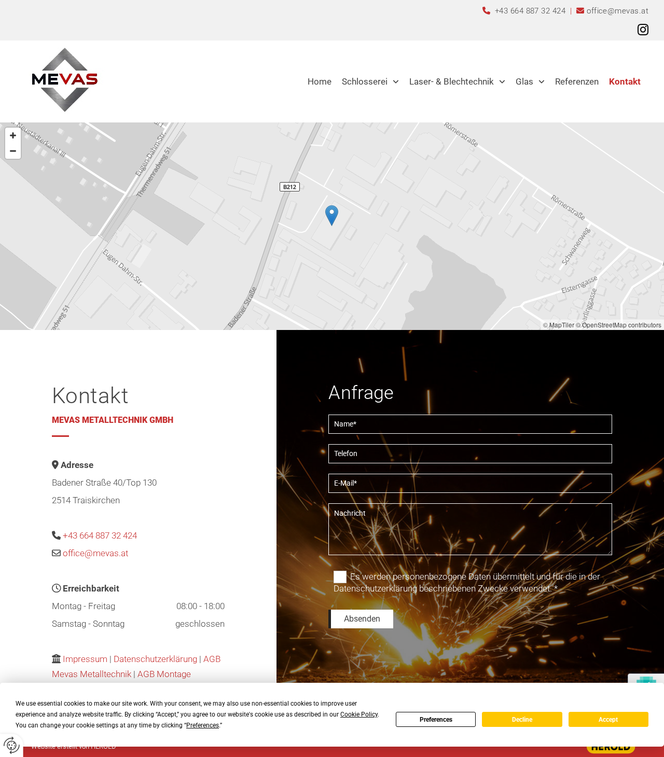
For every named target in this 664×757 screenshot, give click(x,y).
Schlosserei (365, 81)
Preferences (436, 719)
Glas (524, 81)
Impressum (85, 659)
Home (319, 81)
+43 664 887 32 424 (531, 11)
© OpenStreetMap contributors (618, 324)
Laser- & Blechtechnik (451, 81)
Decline (522, 719)
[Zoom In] (13, 135)
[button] (331, 215)
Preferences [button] (202, 725)
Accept (608, 719)
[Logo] (64, 79)
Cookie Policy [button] (359, 714)
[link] (370, 81)
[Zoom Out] (13, 151)
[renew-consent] (11, 745)
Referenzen (577, 81)
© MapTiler (558, 324)
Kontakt (625, 81)
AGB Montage (164, 674)
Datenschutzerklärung (156, 659)
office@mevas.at (617, 11)
